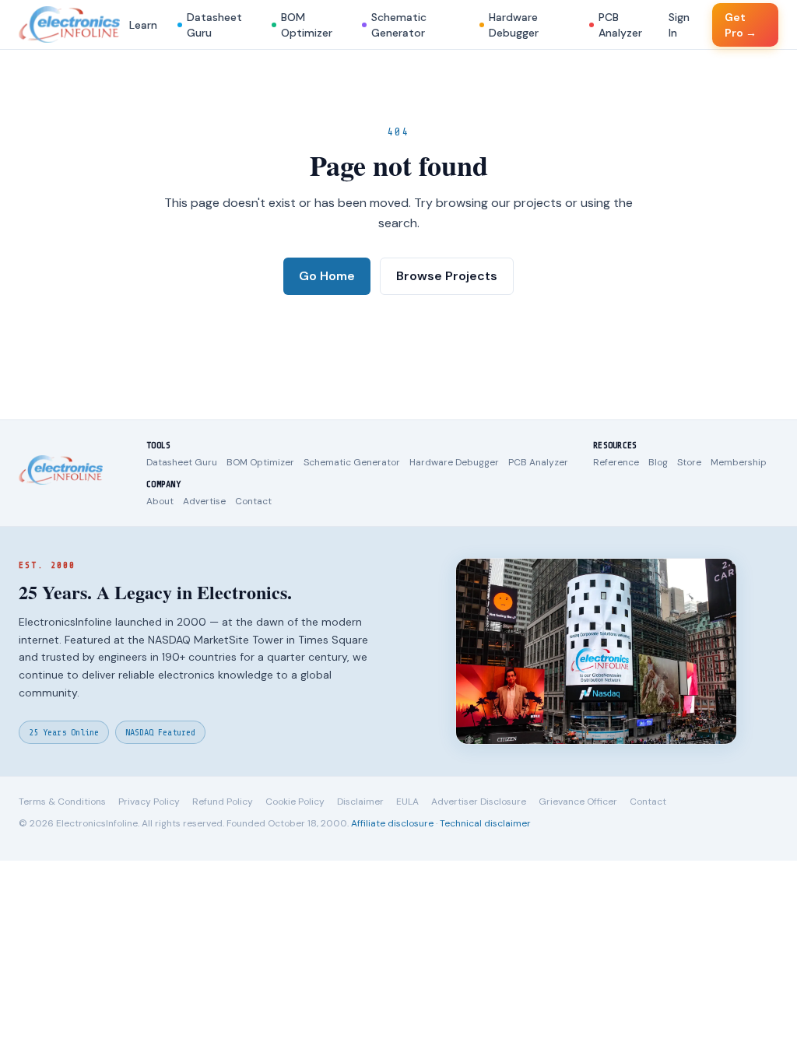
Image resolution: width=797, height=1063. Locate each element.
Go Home (327, 276)
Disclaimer (360, 801)
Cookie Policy (295, 801)
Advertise (204, 501)
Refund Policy (222, 801)
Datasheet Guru (214, 25)
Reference (616, 462)
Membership (739, 462)
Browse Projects (446, 276)
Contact (253, 501)
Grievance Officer (578, 801)
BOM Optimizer (306, 25)
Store (689, 462)
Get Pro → (741, 25)
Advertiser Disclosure (478, 801)
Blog (658, 462)
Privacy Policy (149, 801)
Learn (143, 25)
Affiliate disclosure (392, 823)
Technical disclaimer (485, 823)
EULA (407, 801)
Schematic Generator (399, 25)
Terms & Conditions (62, 801)
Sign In (679, 25)
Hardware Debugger (514, 25)
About (160, 501)
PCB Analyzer (620, 25)
